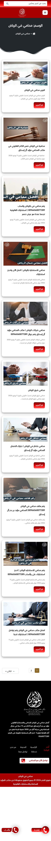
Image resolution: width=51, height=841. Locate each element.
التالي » (8, 671)
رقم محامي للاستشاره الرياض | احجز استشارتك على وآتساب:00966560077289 (26, 572)
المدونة (23, 747)
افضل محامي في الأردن (41, 815)
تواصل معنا (22, 751)
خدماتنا (34, 751)
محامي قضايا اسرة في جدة (40, 796)
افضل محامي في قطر (42, 819)
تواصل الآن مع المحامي (38, 760)
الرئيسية (33, 747)
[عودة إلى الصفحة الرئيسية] (33, 33)
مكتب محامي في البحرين (17, 808)
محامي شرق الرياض (36, 390)
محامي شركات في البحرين (40, 823)
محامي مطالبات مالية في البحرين (37, 812)
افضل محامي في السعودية (40, 788)
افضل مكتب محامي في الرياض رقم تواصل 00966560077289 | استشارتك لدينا (27, 632)
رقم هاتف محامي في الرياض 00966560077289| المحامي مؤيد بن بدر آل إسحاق (26, 510)
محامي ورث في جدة (42, 792)
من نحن (13, 747)
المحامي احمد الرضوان (42, 804)
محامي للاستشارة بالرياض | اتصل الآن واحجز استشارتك (26, 272)
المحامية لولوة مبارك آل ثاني (39, 808)
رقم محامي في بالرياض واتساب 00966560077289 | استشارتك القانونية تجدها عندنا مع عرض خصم (27, 210)
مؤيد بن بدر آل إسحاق (41, 726)
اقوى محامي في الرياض (34, 90)
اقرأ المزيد (39, 105)
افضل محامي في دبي (42, 839)
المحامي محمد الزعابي (42, 800)
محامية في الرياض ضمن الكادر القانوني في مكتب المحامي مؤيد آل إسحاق (26, 148)
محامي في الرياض (25, 776)
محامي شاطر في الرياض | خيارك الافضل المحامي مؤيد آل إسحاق (27, 448)
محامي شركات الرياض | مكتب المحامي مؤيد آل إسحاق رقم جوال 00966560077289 (26, 332)
